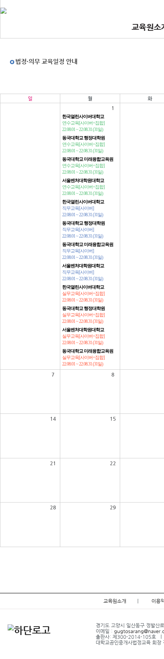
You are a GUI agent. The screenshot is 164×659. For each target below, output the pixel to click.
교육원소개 (114, 601)
